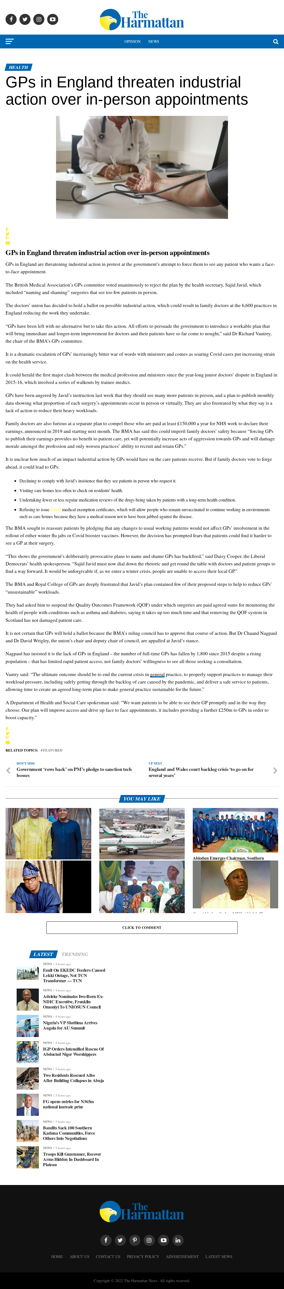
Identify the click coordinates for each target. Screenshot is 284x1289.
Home (57, 1256)
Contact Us (108, 1256)
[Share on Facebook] (8, 229)
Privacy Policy (143, 1256)
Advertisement (182, 1256)
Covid (55, 509)
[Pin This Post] (8, 238)
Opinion (133, 41)
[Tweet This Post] (8, 234)
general (157, 674)
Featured (52, 750)
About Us (79, 1256)
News (153, 41)
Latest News (219, 1256)
